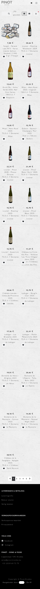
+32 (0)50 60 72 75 (10, 563)
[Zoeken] (8, 14)
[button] (4, 56)
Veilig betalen (7, 504)
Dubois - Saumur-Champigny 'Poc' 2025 (29, 131)
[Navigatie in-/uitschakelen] (36, 3)
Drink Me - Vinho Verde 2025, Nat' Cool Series (10, 89)
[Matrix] (24, 14)
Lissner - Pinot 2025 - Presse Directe (10, 172)
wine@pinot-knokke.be (11, 560)
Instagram (9, 545)
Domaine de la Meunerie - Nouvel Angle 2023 (30, 419)
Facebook (9, 541)
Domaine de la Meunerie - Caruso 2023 (10, 419)
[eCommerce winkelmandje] (31, 3)
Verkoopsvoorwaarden (11, 520)
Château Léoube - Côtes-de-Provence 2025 (10, 295)
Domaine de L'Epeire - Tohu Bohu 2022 (29, 378)
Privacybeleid (7, 524)
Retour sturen (8, 500)
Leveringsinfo (7, 496)
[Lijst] (29, 14)
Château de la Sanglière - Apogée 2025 (10, 460)
